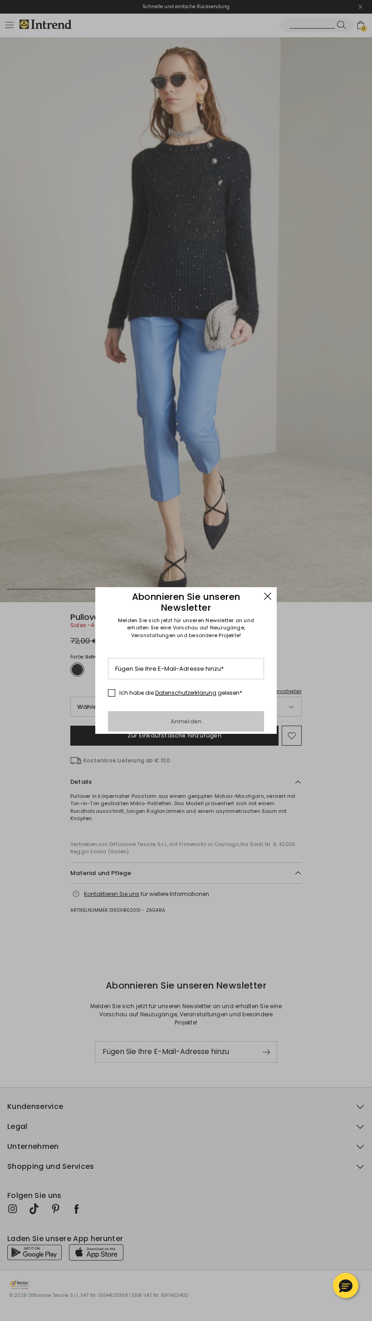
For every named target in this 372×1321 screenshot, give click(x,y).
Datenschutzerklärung (185, 693)
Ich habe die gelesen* (180, 693)
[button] (345, 1285)
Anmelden (186, 721)
